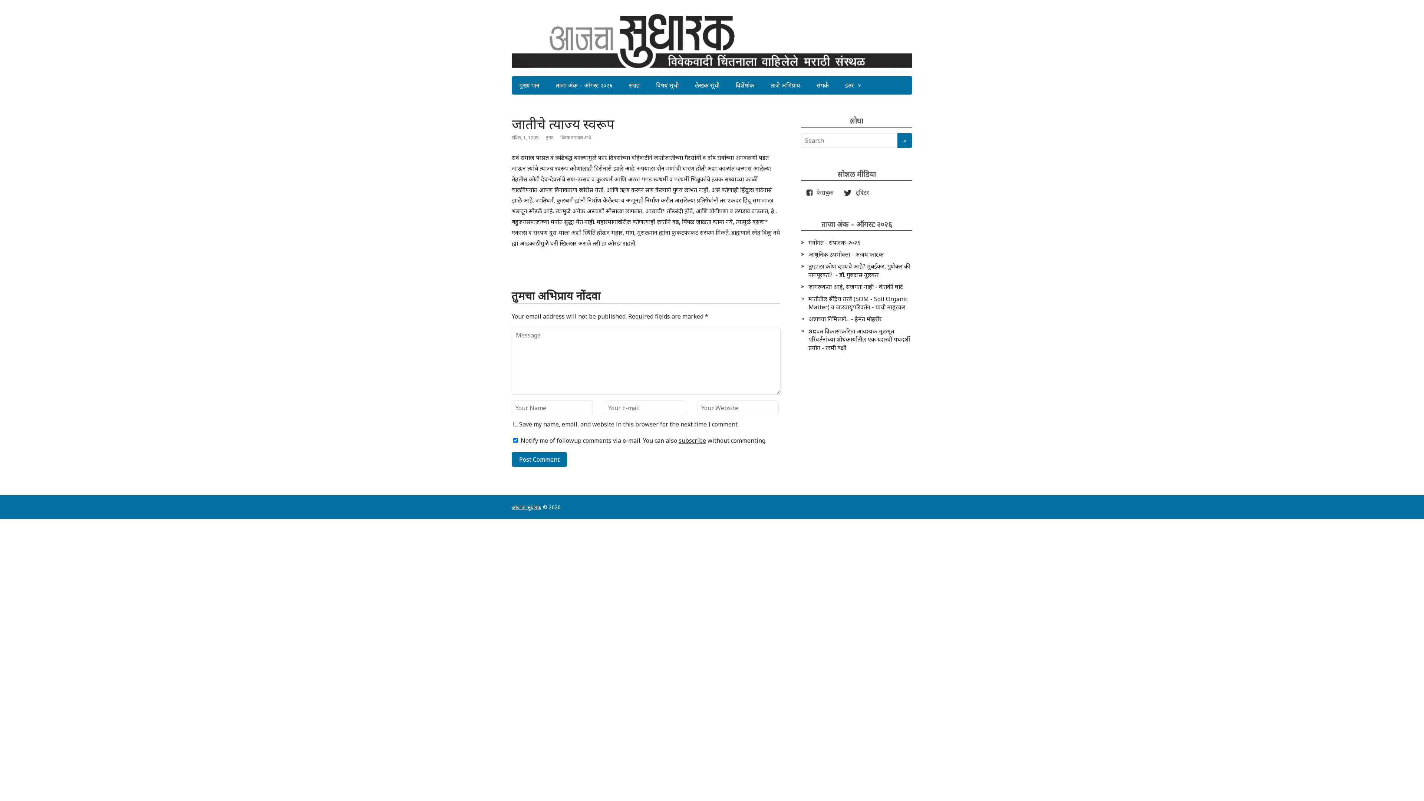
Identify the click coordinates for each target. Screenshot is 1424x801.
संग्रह (634, 85)
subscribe (692, 440)
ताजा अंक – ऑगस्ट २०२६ (584, 85)
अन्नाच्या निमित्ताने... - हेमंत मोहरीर (845, 319)
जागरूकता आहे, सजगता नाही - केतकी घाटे (855, 287)
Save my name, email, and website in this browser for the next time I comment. (629, 424)
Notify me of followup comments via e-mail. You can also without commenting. (643, 440)
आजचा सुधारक (526, 507)
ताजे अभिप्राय (785, 85)
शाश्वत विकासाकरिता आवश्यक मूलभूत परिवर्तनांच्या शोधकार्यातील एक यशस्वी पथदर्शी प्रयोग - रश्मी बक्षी (859, 339)
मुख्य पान (529, 85)
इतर (849, 85)
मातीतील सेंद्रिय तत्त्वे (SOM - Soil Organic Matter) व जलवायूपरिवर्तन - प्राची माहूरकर (858, 303)
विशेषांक (745, 85)
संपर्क (823, 85)
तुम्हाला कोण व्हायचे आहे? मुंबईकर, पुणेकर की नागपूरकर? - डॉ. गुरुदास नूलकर (859, 270)
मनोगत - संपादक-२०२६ (834, 242)
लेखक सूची (707, 85)
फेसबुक (824, 192)
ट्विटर (860, 192)
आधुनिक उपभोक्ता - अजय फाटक (846, 254)
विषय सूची (667, 85)
